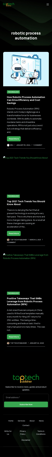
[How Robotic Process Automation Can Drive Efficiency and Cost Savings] (26, 69)
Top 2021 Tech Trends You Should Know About (26, 203)
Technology (13, 92)
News (41, 421)
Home (10, 421)
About (32, 421)
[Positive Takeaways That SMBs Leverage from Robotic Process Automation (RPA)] (26, 270)
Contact (25, 425)
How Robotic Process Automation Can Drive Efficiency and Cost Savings (26, 100)
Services (21, 421)
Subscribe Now (26, 404)
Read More (15, 139)
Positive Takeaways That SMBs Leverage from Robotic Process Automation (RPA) (24, 301)
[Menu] (48, 4)
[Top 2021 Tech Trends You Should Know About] (26, 173)
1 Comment (37, 145)
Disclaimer (26, 440)
